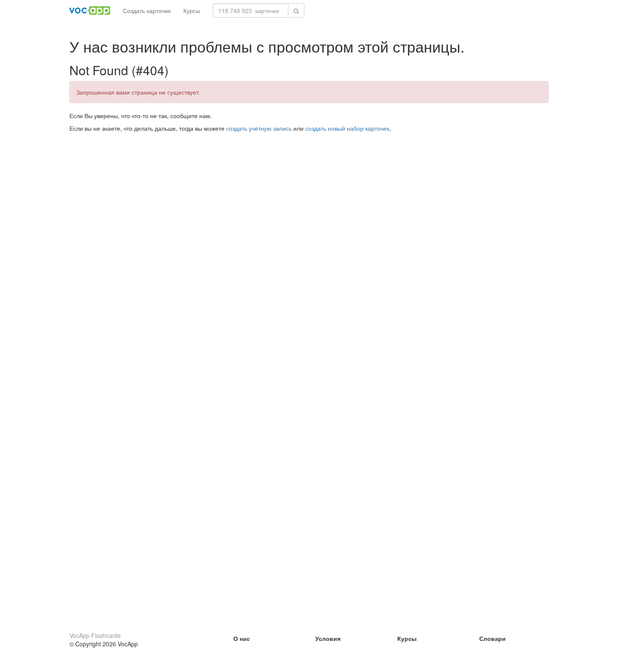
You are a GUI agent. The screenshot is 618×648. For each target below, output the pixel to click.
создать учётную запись (259, 128)
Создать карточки (147, 10)
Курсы (191, 10)
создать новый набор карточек (347, 128)
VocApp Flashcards (95, 635)
